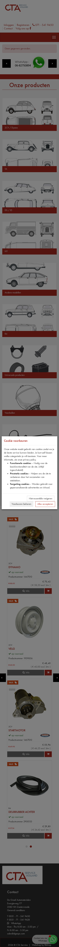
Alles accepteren (45, 504)
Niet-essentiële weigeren (40, 498)
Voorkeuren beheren (21, 504)
